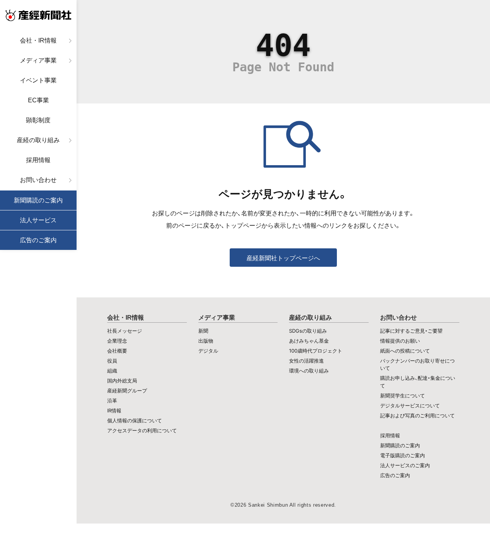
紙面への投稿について (405, 351)
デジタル (208, 351)
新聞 (203, 331)
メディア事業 (38, 60)
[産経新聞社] (38, 15)
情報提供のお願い (400, 341)
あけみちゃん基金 (309, 341)
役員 (112, 361)
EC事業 (38, 100)
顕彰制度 (38, 120)
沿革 (112, 400)
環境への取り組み (309, 371)
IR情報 (114, 410)
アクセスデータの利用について (142, 430)
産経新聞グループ (127, 390)
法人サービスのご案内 (405, 465)
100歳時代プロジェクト (315, 351)
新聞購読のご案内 (38, 200)
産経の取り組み (38, 140)
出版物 (205, 341)
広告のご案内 (38, 240)
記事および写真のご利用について (417, 415)
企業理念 (117, 341)
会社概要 (117, 351)
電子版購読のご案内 (402, 455)
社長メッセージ (124, 331)
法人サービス (38, 220)
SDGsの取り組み (308, 331)
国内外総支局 (122, 381)
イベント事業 (38, 80)
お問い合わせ (38, 180)
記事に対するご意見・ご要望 (411, 331)
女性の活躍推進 (306, 361)
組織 (112, 371)
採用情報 (38, 160)
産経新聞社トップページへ (283, 258)
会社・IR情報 (38, 40)
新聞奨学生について (402, 395)
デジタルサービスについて (410, 405)
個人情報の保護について (134, 420)
